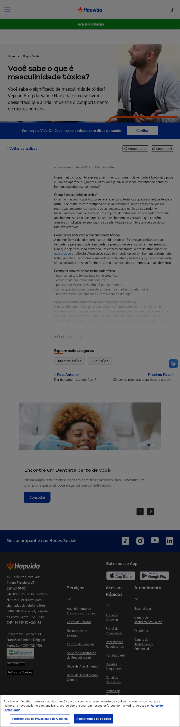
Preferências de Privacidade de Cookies (40, 718)
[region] (90, 711)
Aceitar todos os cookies (93, 718)
